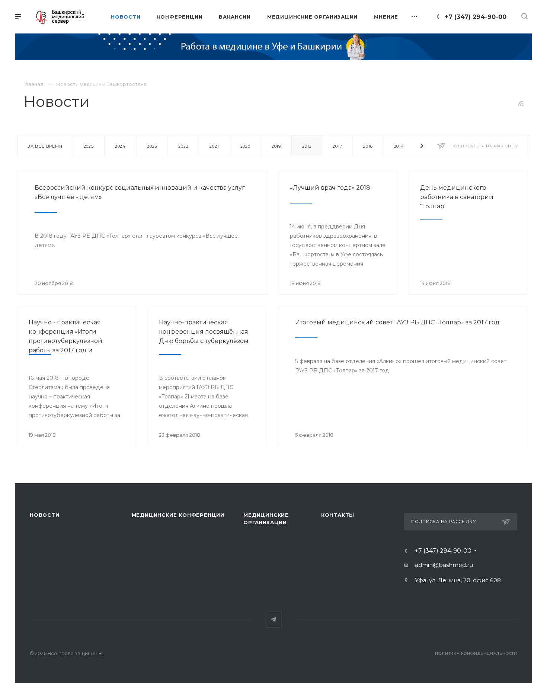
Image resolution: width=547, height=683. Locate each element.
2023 (152, 146)
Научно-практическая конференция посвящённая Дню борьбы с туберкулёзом (204, 331)
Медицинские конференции (178, 515)
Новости (45, 515)
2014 (399, 146)
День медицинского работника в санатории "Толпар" (456, 197)
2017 (337, 146)
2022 (183, 146)
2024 (120, 146)
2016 (367, 146)
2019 (276, 146)
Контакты (337, 515)
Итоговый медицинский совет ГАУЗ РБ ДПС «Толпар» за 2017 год (397, 322)
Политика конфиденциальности (476, 653)
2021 (214, 146)
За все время (45, 146)
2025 (89, 146)
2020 (245, 146)
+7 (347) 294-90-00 (475, 16)
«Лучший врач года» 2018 (330, 187)
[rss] (521, 103)
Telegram (274, 620)
